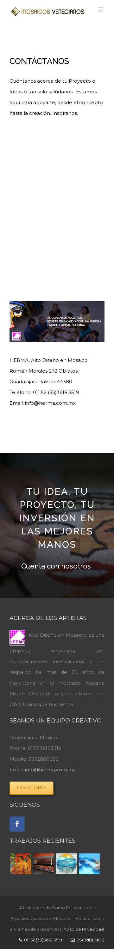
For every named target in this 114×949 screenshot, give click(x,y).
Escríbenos (89, 939)
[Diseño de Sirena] (89, 863)
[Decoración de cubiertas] (66, 863)
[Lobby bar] (43, 863)
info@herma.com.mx (50, 770)
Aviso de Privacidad (84, 929)
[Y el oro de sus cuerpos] (21, 863)
